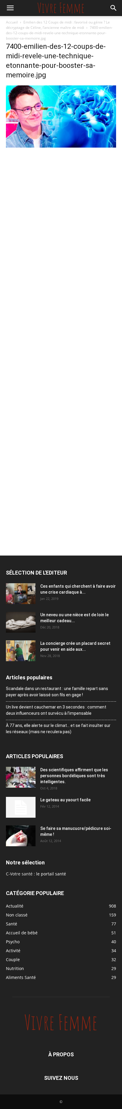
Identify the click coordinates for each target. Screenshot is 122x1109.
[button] (10, 8)
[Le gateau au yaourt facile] (21, 807)
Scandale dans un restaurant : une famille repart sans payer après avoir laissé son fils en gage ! (57, 691)
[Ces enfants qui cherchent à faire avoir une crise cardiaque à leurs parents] (21, 593)
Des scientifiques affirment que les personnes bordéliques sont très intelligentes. (74, 775)
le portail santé (51, 874)
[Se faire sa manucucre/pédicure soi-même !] (21, 835)
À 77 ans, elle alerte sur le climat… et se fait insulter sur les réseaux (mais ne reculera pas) (58, 728)
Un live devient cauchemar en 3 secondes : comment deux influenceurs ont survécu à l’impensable (56, 710)
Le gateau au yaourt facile (65, 799)
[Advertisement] (61, 213)
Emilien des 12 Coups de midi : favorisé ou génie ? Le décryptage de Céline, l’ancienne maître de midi (58, 25)
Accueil (12, 22)
